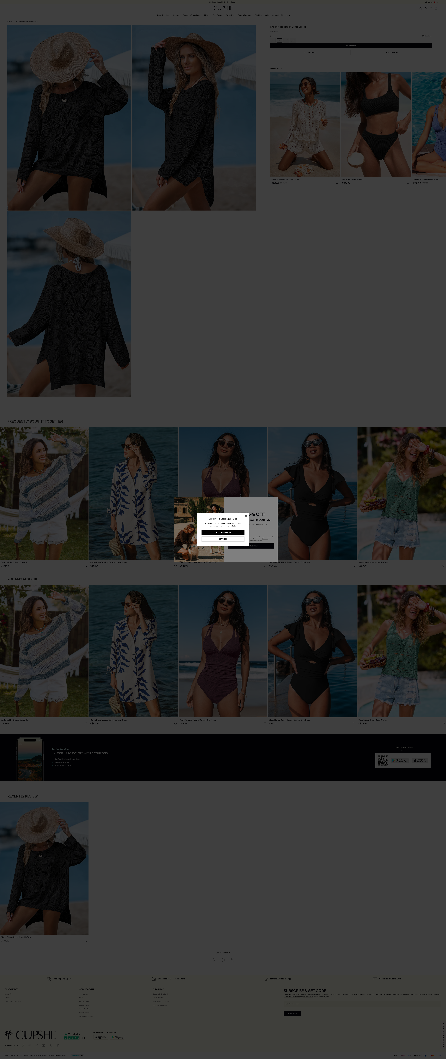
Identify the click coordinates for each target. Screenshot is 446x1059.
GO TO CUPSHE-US (223, 532)
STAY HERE (223, 539)
